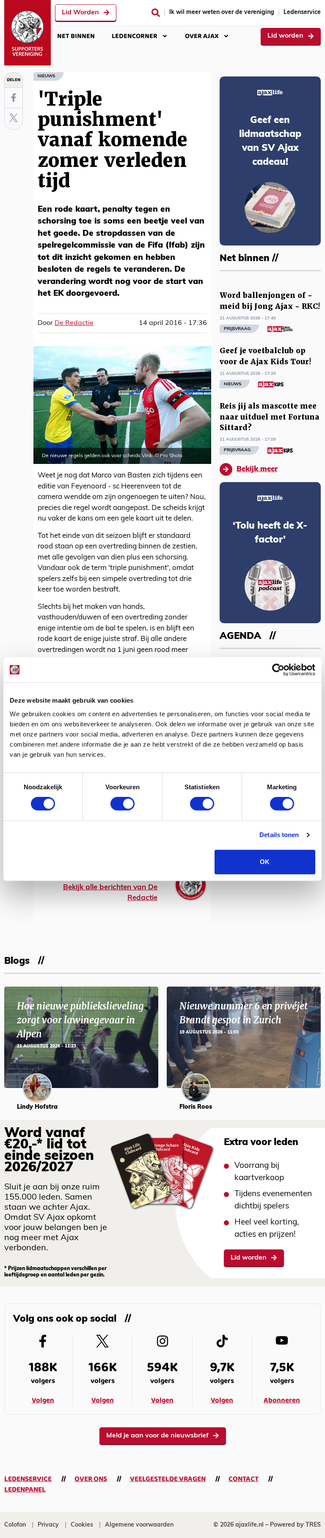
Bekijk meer (257, 469)
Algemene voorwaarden (139, 1525)
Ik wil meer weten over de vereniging (221, 12)
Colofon (15, 1525)
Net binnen (76, 36)
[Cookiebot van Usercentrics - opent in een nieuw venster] (278, 669)
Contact (244, 1479)
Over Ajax (202, 36)
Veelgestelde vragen (168, 1479)
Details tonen (279, 834)
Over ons (90, 1479)
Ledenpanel (25, 1489)
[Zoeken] (155, 12)
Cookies (82, 1525)
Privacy (48, 1525)
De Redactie (74, 323)
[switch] (122, 803)
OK (265, 861)
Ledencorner (134, 36)
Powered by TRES (295, 1525)
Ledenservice (302, 12)
